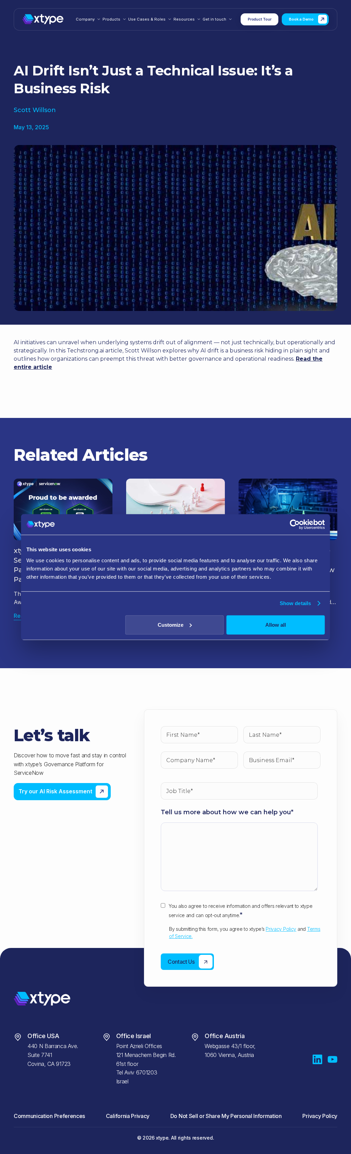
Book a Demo (301, 19)
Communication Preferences (49, 1116)
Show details (295, 603)
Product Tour (259, 19)
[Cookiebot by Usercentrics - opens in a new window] (295, 524)
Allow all (275, 624)
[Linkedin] (317, 1059)
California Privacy (127, 1116)
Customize (170, 624)
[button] (88, 19)
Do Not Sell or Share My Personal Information (226, 1116)
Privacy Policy (281, 929)
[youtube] (332, 1059)
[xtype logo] (42, 19)
